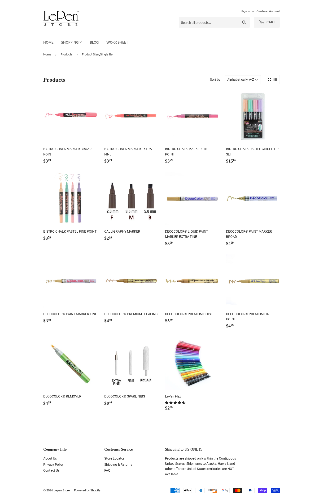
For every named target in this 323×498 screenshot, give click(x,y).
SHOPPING (70, 42)
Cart (270, 22)
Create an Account (268, 11)
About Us (50, 458)
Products (67, 54)
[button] (175, 403)
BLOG (94, 42)
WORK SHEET (117, 42)
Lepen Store (62, 490)
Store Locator (114, 458)
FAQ (107, 470)
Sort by (215, 79)
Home (47, 54)
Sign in (245, 11)
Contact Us (51, 470)
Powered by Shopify (87, 490)
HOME (48, 42)
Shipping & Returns (118, 464)
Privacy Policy (53, 464)
